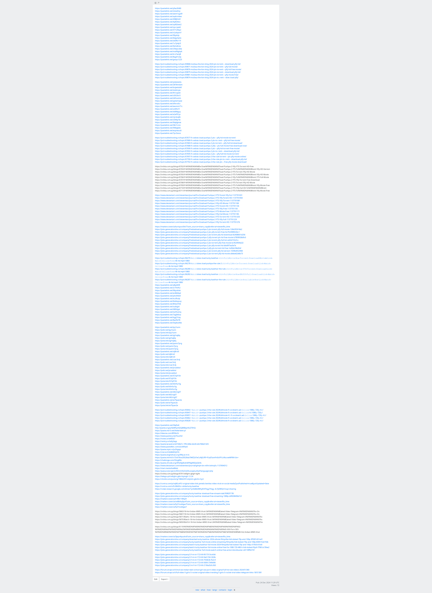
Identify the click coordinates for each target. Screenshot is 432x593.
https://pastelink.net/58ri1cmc (168, 125)
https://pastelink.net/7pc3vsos (168, 133)
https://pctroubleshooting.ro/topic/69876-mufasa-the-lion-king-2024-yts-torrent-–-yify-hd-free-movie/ (198, 69)
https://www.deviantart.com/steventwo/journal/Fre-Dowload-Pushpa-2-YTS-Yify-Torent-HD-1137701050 (199, 198)
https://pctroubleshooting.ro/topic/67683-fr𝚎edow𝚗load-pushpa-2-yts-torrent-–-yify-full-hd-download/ (198, 143)
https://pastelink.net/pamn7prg (168, 343)
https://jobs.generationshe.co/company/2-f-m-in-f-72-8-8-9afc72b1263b (185, 557)
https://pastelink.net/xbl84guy (168, 111)
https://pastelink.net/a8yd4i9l (167, 285)
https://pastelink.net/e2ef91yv (168, 114)
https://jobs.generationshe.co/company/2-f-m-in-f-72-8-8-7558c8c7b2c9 (185, 560)
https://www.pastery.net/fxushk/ (169, 436)
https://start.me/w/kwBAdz (166, 468)
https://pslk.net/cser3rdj (165, 362)
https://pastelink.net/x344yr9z (168, 119)
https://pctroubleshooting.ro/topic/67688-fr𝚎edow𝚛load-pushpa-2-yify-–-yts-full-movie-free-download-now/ (201, 146)
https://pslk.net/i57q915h (166, 378)
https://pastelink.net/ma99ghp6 (168, 51)
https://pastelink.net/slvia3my (167, 11)
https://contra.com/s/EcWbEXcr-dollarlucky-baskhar (177, 486)
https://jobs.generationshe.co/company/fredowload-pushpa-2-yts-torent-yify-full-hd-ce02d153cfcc (197, 240)
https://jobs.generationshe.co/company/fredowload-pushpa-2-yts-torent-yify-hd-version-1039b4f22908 (199, 251)
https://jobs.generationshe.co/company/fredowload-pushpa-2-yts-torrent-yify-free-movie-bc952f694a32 (199, 243)
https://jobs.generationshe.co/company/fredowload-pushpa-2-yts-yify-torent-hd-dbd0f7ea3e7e (195, 245)
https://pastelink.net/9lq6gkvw (168, 122)
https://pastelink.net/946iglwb (168, 128)
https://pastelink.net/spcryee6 (168, 27)
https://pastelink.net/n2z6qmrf (168, 32)
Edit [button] (155, 579)
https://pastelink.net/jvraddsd (167, 367)
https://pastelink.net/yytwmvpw (168, 101)
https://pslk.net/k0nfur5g (166, 386)
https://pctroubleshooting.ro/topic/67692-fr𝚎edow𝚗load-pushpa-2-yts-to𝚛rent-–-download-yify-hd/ (197, 151)
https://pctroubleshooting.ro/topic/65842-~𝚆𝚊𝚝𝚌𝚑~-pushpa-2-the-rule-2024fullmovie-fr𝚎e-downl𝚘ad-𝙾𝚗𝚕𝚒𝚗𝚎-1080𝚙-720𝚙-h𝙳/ (209, 410)
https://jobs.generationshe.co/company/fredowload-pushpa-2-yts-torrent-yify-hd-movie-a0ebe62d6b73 (199, 253)
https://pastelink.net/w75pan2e (168, 400)
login (230, 590)
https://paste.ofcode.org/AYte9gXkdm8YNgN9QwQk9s (178, 463)
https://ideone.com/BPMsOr (167, 433)
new (197, 590)
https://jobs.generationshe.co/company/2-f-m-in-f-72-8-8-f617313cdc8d (185, 554)
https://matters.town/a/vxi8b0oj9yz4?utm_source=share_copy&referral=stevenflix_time (192, 501)
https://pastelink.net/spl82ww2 (168, 24)
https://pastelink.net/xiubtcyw (168, 90)
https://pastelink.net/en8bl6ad (168, 293)
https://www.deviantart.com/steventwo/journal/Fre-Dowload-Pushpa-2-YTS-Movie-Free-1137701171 (197, 211)
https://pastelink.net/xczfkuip (167, 298)
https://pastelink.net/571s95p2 (168, 30)
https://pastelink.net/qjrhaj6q (167, 335)
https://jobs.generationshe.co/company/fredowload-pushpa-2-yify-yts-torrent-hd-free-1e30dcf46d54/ (198, 248)
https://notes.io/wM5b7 (165, 438)
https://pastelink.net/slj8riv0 (167, 351)
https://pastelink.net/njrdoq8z (168, 117)
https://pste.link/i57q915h (166, 381)
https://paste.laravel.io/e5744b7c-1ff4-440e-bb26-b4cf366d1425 (182, 444)
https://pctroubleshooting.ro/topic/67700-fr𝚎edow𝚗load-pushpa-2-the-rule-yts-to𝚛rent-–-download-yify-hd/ (201, 159)
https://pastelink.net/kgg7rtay (168, 317)
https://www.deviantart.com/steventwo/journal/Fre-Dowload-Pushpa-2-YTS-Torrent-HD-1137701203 (197, 216)
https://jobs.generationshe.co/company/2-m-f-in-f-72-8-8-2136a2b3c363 (185, 565)
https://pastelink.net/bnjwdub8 (168, 87)
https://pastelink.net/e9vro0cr (168, 103)
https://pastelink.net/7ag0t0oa (168, 314)
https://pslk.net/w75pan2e (166, 402)
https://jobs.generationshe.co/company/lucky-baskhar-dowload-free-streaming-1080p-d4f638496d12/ (198, 496)
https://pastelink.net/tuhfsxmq (168, 312)
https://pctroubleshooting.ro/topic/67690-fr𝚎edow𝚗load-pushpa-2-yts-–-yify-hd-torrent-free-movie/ (197, 148)
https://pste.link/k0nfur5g (166, 389)
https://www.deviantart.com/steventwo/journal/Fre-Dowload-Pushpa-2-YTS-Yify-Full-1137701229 (196, 219)
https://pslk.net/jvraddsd (165, 370)
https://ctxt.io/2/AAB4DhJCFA (167, 452)
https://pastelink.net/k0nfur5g (168, 384)
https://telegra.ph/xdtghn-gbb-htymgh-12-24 (174, 476)
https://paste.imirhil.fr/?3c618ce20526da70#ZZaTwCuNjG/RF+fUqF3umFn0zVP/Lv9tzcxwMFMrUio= (196, 457)
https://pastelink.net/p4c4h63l (168, 296)
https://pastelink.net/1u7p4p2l (168, 43)
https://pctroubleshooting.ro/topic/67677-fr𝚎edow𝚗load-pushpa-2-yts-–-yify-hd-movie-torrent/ (195, 137)
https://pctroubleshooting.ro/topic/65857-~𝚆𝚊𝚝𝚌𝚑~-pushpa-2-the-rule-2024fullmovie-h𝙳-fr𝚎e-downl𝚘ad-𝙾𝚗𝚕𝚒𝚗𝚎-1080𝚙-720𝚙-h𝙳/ (210, 415)
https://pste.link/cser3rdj (165, 365)
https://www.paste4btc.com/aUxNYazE (171, 446)
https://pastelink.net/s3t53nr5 (168, 95)
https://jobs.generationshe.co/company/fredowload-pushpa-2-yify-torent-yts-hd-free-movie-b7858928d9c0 (200, 237)
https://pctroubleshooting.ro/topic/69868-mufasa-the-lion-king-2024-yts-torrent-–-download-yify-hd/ (198, 64)
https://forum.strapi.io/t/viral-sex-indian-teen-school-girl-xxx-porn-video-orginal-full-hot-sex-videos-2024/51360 (202, 570)
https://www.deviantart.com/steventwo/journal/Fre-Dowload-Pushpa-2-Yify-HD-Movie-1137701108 (197, 203)
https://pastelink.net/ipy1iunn (167, 327)
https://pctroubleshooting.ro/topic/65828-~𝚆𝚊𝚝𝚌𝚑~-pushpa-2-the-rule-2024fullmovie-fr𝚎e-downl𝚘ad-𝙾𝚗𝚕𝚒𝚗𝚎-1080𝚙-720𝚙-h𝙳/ (209, 420)
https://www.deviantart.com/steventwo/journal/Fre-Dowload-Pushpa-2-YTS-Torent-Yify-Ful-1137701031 (198, 195)
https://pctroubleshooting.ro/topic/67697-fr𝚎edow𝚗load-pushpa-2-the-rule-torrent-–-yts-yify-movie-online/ (200, 156)
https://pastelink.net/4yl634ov (167, 22)
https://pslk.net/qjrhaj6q (165, 338)
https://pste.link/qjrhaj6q (165, 340)
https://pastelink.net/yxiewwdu (168, 82)
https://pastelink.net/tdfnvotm (168, 98)
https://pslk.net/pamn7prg (166, 346)
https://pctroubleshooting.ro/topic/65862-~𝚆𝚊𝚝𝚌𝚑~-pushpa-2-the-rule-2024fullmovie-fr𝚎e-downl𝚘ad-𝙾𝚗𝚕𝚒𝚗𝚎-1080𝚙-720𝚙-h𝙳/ (209, 418)
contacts (222, 590)
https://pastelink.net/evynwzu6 (168, 130)
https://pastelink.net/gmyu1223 (168, 59)
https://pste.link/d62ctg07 (166, 397)
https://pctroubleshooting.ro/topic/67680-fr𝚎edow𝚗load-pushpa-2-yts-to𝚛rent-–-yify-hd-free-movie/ (197, 140)
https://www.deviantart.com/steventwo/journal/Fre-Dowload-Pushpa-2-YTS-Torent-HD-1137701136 (197, 206)
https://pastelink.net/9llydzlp (167, 35)
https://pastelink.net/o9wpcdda (168, 48)
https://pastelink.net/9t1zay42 (168, 93)
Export (164, 579)
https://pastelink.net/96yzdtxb (168, 290)
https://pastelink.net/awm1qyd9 (168, 13)
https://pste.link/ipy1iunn (166, 332)
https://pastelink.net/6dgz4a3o (168, 38)
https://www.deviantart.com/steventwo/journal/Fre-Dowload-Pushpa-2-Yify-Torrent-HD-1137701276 (197, 222)
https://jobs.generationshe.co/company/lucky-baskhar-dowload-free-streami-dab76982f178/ (194, 493)
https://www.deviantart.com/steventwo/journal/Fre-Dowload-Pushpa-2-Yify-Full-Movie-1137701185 (197, 214)
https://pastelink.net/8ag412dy (168, 57)
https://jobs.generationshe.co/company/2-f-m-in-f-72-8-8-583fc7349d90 (185, 562)
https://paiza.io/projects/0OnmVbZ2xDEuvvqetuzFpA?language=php (184, 471)
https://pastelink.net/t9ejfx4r (167, 425)
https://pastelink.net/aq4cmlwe (168, 16)
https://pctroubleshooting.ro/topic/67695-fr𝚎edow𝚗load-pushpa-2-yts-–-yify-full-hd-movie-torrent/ (197, 154)
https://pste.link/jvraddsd (166, 373)
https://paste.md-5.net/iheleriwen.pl (170, 430)
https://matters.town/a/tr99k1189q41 (171, 499)
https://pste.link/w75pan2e (166, 405)
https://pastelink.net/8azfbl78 (167, 320)
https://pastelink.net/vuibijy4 (167, 306)
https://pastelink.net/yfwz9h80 (168, 8)
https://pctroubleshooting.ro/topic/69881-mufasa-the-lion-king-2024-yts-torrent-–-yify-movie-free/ (196, 75)
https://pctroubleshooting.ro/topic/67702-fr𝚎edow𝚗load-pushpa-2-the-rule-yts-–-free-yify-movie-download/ (201, 162)
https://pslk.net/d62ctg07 (166, 394)
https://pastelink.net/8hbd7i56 (168, 304)
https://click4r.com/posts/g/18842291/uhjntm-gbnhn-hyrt (179, 479)
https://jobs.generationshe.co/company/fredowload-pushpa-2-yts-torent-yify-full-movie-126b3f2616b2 (198, 229)
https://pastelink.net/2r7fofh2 (167, 287)
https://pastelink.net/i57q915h (168, 375)
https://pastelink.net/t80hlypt (167, 309)
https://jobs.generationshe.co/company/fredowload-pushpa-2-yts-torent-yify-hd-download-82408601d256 (200, 234)
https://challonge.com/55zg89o (168, 460)
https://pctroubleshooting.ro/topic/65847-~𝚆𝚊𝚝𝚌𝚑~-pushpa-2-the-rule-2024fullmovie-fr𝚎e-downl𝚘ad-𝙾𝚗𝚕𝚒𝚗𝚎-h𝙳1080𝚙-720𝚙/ (209, 412)
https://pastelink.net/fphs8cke (168, 46)
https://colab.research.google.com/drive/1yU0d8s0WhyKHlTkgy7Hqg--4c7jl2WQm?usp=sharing (195, 489)
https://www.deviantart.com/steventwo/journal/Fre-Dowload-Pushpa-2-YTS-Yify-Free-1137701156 (196, 208)
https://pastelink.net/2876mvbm (168, 84)
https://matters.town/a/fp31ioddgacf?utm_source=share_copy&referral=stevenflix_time (192, 504)
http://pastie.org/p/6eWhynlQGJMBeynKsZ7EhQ (175, 428)
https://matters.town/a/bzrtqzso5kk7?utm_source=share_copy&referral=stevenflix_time (192, 226)
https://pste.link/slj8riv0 (165, 357)
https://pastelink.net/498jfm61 (168, 19)
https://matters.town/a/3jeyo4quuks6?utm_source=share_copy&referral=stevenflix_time (192, 536)
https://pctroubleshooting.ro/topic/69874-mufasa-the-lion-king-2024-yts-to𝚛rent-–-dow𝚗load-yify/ (196, 77)
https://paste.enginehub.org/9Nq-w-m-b (172, 455)
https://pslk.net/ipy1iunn (165, 330)
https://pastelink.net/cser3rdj (167, 359)
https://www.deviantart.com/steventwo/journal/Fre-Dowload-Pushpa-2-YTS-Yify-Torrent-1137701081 (197, 200)
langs (214, 590)
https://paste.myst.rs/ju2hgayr (168, 449)
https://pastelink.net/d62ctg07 (168, 392)
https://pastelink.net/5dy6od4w (168, 322)
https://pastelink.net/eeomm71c (168, 106)
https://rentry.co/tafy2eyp (166, 441)
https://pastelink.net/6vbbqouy (168, 301)
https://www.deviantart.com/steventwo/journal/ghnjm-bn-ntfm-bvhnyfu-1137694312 (191, 465)
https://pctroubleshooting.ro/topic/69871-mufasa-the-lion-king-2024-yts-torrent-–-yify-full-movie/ (196, 66)
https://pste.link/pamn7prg (166, 349)
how (209, 590)
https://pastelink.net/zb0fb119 (168, 40)
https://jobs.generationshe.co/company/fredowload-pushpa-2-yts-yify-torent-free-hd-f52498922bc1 (197, 232)
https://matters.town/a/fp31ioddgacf (171, 507)
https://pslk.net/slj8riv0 (165, 354)
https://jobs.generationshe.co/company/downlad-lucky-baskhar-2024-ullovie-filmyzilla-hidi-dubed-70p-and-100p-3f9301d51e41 (209, 539)
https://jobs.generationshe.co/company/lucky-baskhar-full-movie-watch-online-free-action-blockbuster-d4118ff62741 (205, 550)
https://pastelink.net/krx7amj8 (168, 54)
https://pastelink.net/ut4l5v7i (167, 109)
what (203, 590)
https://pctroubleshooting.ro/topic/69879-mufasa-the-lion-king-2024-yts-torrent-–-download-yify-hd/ (198, 72)
